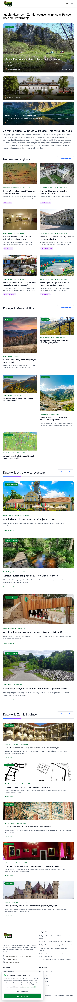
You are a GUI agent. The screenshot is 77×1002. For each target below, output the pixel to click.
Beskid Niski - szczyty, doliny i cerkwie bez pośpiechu (55, 941)
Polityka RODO (47, 995)
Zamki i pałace (9, 78)
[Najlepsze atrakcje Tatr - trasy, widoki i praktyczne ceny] (38, 113)
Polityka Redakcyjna (58, 995)
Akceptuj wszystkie (22, 996)
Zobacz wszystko (65, 159)
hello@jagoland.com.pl (12, 962)
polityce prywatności (29, 987)
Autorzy (6, 967)
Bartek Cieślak (7, 233)
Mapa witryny (70, 995)
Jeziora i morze (45, 294)
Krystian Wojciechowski (10, 187)
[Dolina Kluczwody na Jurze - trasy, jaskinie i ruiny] (38, 47)
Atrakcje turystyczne (46, 248)
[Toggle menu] (72, 3)
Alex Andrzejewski (8, 453)
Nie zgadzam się (22, 991)
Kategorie (43, 967)
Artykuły (42, 932)
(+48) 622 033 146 (11, 959)
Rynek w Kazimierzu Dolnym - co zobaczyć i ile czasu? (55, 959)
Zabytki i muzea (45, 202)
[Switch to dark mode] (67, 3)
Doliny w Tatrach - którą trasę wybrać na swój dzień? (55, 945)
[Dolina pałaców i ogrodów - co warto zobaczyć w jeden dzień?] (38, 88)
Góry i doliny (9, 27)
